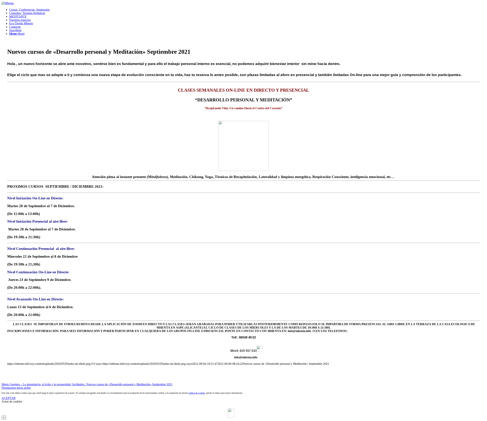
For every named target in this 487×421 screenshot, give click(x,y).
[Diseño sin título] (8, 3)
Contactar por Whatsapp (247, 408)
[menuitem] (247, 9)
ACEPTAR (9, 398)
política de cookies (197, 393)
